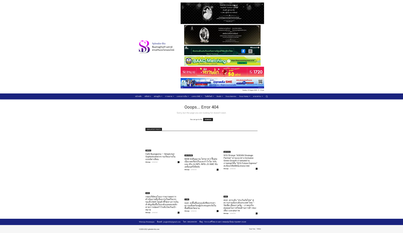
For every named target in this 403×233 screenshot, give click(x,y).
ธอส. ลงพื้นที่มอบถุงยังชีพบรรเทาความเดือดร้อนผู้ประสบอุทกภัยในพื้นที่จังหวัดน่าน (200, 205)
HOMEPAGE (208, 119)
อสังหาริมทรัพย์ (188, 155)
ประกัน (147, 193)
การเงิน (186, 199)
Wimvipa (147, 162)
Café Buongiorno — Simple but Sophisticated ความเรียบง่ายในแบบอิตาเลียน (160, 157)
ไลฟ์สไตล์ (148, 150)
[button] (266, 96)
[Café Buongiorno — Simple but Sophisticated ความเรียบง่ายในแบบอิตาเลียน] (162, 142)
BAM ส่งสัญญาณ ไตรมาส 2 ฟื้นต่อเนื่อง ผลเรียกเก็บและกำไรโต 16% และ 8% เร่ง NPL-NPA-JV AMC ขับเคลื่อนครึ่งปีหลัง (201, 163)
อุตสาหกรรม (227, 152)
